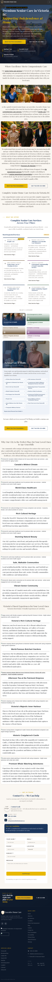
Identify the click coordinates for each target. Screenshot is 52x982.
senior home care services (13, 71)
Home (29, 913)
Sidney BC (3, 969)
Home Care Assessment (33, 923)
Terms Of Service (32, 939)
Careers (30, 927)
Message (9, 860)
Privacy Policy (31, 937)
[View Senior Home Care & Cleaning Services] (14, 271)
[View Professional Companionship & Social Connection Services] (38, 271)
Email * (29, 839)
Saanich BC (4, 958)
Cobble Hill (3, 955)
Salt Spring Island (5, 962)
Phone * (9, 846)
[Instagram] (5, 923)
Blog (29, 925)
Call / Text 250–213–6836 (36, 41)
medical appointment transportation (20, 174)
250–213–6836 (41, 897)
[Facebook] (2, 923)
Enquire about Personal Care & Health (13, 411)
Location (30, 846)
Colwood (3, 967)
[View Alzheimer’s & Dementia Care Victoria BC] (38, 247)
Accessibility (31, 934)
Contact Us (30, 930)
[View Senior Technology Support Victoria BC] (38, 295)
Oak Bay (3, 960)
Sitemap (30, 941)
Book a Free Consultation (24, 897)
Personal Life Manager (28, 166)
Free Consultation (32, 932)
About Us (30, 916)
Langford (3, 965)
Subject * (10, 853)
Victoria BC (3, 951)
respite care (42, 112)
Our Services (31, 918)
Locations (30, 920)
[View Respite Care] (14, 247)
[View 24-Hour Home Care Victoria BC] (14, 295)
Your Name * (11, 839)
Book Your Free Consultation (13, 41)
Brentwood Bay (4, 953)
